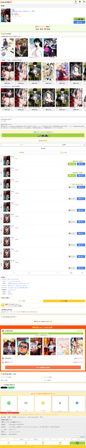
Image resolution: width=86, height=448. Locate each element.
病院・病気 (25, 287)
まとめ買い (64, 152)
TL (50, 439)
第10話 (13, 260)
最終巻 (22, 152)
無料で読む (72, 164)
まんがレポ (43, 140)
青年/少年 (36, 439)
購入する (79, 22)
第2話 (12, 168)
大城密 (16, 11)
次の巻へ (64, 144)
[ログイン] (80, 1)
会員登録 (3, 311)
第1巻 (37, 29)
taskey (9, 291)
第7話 (12, 225)
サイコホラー (11, 287)
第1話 (12, 156)
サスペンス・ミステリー (21, 285)
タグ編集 (4, 121)
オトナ (78, 439)
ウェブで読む (64, 301)
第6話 (12, 214)
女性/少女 (22, 439)
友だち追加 (8, 411)
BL (64, 439)
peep (26, 11)
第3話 (12, 179)
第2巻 (41, 29)
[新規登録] (76, 1)
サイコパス (17, 287)
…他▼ (33, 11)
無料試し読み (7, 83)
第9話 (12, 249)
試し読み (72, 187)
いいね (77, 410)
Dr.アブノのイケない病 (13, 279)
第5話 (12, 202)
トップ (7, 439)
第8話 (12, 237)
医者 (21, 287)
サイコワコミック (6, 86)
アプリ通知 (43, 410)
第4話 (12, 191)
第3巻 (48, 29)
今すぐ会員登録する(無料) (43, 367)
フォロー (60, 410)
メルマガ (26, 410)
